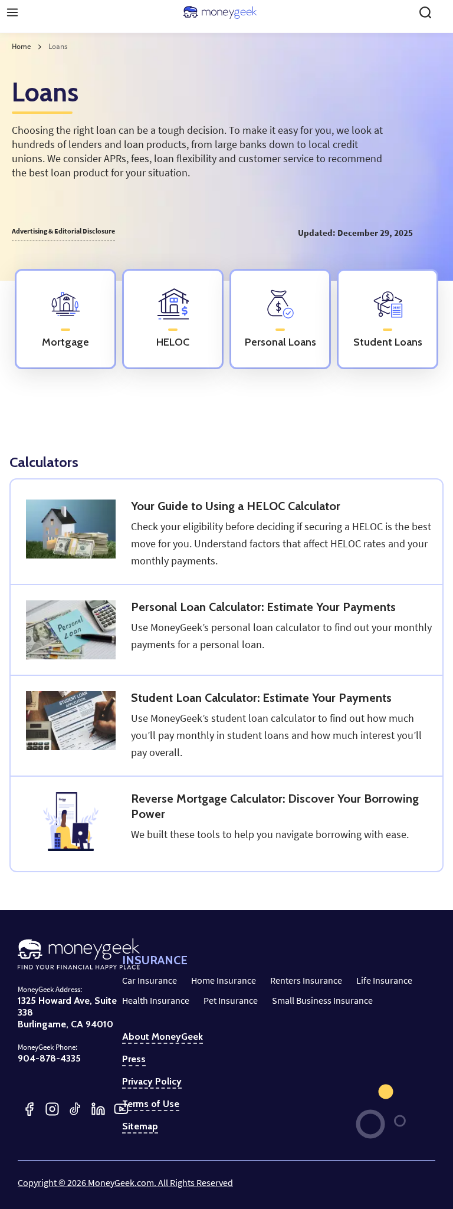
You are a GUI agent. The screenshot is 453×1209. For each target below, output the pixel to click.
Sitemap (140, 1126)
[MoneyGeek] (220, 12)
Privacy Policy (152, 1081)
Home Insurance (223, 980)
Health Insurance (155, 1000)
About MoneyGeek (162, 1036)
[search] (425, 12)
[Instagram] (52, 1109)
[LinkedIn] (98, 1109)
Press (134, 1059)
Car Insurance (149, 980)
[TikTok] (75, 1109)
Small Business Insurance (322, 1000)
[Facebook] (29, 1109)
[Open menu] (12, 12)
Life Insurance (384, 980)
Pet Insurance (230, 1000)
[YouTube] (121, 1109)
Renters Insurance (306, 980)
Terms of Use (150, 1104)
